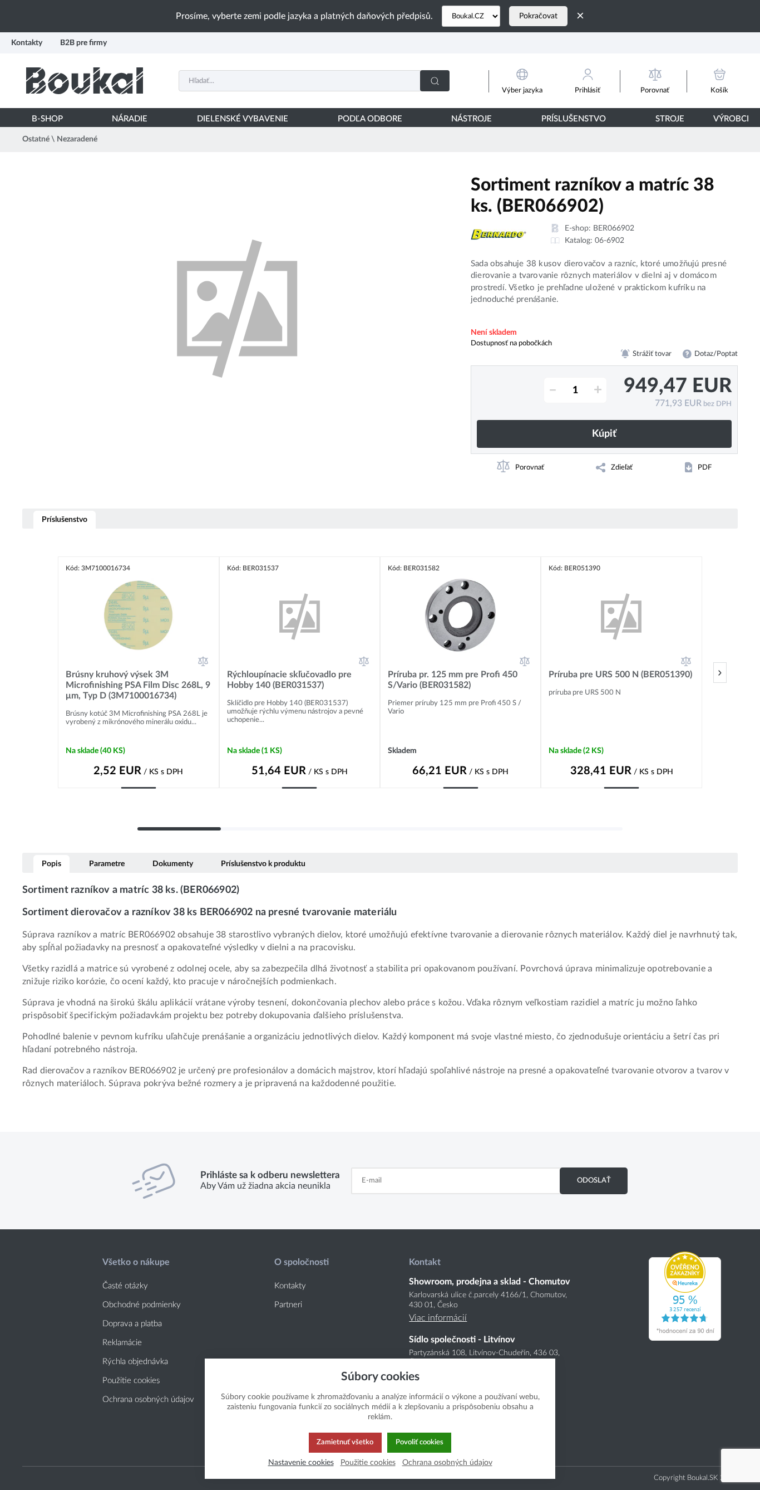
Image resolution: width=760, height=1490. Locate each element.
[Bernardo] (498, 234)
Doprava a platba (132, 1324)
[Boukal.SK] (84, 80)
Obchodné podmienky (141, 1305)
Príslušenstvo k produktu (263, 863)
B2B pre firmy (83, 42)
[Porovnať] (203, 661)
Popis (51, 863)
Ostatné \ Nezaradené (59, 139)
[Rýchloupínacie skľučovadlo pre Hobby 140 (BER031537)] (299, 615)
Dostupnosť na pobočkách (511, 343)
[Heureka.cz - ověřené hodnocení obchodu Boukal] (685, 1337)
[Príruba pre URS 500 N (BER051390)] (621, 615)
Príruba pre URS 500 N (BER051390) (620, 674)
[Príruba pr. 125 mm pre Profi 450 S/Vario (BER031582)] (460, 615)
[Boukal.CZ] (471, 16)
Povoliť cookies (419, 1442)
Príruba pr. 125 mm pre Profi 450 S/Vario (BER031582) (452, 680)
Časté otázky (125, 1286)
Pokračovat (538, 16)
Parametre (107, 863)
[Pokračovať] (720, 672)
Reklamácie (122, 1342)
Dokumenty (172, 863)
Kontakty (26, 42)
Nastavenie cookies (301, 1462)
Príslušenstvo (64, 519)
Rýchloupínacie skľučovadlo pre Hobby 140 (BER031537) (289, 680)
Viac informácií (438, 1317)
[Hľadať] (435, 80)
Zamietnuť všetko (345, 1442)
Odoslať (594, 1180)
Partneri (288, 1305)
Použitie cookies (131, 1380)
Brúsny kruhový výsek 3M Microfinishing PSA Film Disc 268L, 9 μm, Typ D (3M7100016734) (138, 685)
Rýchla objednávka (135, 1361)
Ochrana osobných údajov (148, 1399)
